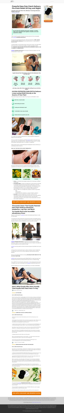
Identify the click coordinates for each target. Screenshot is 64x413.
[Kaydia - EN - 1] (26, 21)
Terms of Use (39, 402)
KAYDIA (14, 37)
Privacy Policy (34, 402)
